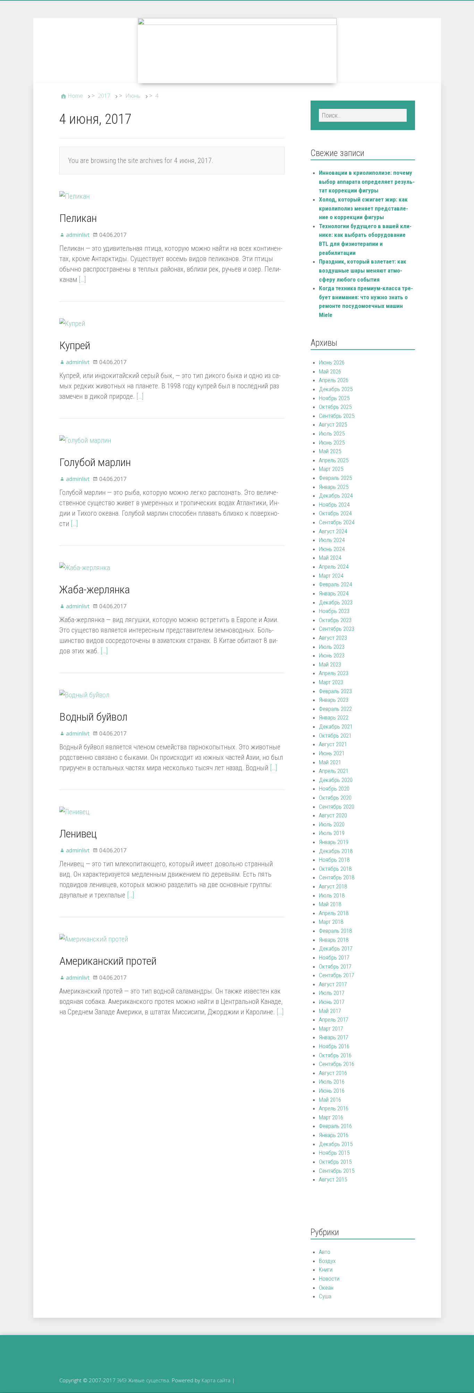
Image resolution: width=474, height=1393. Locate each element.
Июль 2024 (332, 539)
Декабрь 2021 (336, 726)
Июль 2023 (332, 646)
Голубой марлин (95, 462)
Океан (326, 1287)
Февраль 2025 (335, 477)
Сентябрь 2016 (336, 1063)
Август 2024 (333, 531)
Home (75, 96)
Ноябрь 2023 (334, 611)
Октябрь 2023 (335, 620)
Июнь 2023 (332, 655)
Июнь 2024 (332, 548)
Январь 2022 (333, 717)
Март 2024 (331, 575)
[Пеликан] (74, 196)
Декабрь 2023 (336, 602)
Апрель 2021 (333, 770)
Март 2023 (331, 682)
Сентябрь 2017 (336, 975)
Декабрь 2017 (336, 948)
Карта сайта (216, 1380)
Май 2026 (330, 371)
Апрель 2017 (333, 1019)
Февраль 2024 (335, 584)
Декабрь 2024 (336, 495)
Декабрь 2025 (336, 389)
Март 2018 (331, 921)
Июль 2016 (332, 1081)
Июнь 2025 (332, 442)
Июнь (133, 96)
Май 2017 (330, 1010)
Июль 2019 (332, 832)
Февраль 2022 (335, 708)
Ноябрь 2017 (334, 957)
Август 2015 (333, 1179)
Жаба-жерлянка (94, 589)
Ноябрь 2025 (334, 398)
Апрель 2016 (333, 1108)
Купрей (74, 345)
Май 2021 (330, 762)
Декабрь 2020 (336, 779)
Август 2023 (333, 637)
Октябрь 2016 (335, 1055)
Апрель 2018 (333, 913)
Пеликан (78, 218)
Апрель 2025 (333, 460)
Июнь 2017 (332, 1001)
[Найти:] (362, 115)
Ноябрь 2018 (334, 859)
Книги (325, 1269)
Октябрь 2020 (335, 797)
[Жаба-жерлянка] (84, 568)
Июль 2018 (332, 895)
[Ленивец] (74, 812)
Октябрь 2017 (335, 966)
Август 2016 (333, 1072)
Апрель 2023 (333, 673)
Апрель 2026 (333, 380)
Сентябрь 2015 (336, 1170)
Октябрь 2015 (335, 1161)
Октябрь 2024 (335, 513)
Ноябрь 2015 (334, 1152)
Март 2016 (331, 1117)
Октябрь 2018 (335, 868)
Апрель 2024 (333, 566)
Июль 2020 (332, 824)
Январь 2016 (333, 1135)
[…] (82, 279)
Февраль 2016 (335, 1126)
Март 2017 (331, 1028)
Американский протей (107, 961)
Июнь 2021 (332, 753)
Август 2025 (333, 424)
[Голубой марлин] (85, 440)
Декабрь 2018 (336, 851)
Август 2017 (333, 984)
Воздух (327, 1260)
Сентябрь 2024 (336, 522)
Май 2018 (330, 904)
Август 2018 (333, 886)
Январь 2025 (333, 486)
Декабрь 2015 (336, 1144)
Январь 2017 (333, 1037)
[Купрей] (72, 323)
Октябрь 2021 (335, 735)
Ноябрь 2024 (334, 504)
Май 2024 (330, 557)
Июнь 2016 (332, 1090)
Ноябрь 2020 (334, 788)
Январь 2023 (333, 699)
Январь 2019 (333, 842)
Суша (325, 1296)
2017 (104, 96)
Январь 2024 (333, 593)
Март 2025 (331, 468)
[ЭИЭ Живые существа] (237, 50)
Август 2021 (333, 744)
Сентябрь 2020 (336, 806)
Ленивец (78, 833)
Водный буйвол (93, 716)
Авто (324, 1251)
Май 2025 (330, 451)
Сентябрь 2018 (336, 877)
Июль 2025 (332, 433)
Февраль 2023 (335, 691)
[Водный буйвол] (84, 695)
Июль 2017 (332, 992)
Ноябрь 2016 (334, 1046)
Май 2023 (330, 664)
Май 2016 (330, 1099)
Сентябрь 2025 (336, 415)
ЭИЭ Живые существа (143, 1380)
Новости (329, 1278)
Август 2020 (333, 815)
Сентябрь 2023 (336, 628)
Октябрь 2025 (335, 406)
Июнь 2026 (332, 362)
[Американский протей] (93, 939)
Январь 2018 (333, 939)
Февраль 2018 (335, 930)
